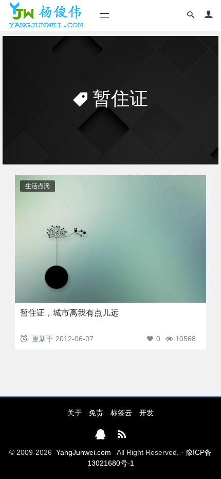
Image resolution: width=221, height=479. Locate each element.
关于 (74, 413)
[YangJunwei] (46, 15)
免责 (96, 413)
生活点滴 (37, 186)
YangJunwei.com (83, 452)
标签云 (121, 413)
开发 (146, 413)
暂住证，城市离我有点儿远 (69, 312)
